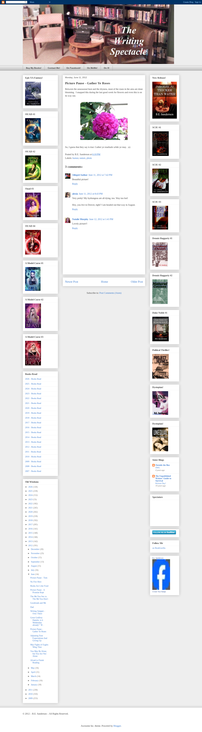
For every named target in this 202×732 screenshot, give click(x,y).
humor (75, 158)
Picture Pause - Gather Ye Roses (38, 630)
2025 (30, 491)
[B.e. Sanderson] (161, 589)
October (34, 557)
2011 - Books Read (33, 452)
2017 (30, 524)
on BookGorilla (158, 548)
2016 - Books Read (33, 427)
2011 (30, 690)
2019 (30, 516)
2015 (30, 533)
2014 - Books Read (33, 437)
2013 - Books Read (33, 442)
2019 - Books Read (33, 413)
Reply (75, 184)
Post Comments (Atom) (110, 293)
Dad (32, 607)
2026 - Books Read (33, 379)
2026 (30, 487)
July (33, 570)
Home (104, 281)
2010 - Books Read (33, 457)
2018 (30, 520)
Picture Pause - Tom (38, 578)
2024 (30, 495)
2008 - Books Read (33, 466)
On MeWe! (92, 68)
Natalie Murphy (80, 219)
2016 (30, 529)
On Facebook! (73, 68)
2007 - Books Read (33, 471)
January (34, 685)
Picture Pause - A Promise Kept (37, 591)
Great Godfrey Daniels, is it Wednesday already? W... (37, 621)
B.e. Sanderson (157, 558)
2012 (30, 545)
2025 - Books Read (33, 384)
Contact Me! (54, 68)
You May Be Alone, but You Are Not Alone (38, 653)
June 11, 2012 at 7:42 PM (100, 175)
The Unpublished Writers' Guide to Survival (163, 478)
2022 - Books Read (33, 398)
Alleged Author (80, 175)
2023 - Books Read (33, 394)
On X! (106, 68)
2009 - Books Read (33, 461)
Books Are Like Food (39, 586)
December (35, 549)
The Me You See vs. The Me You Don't (39, 597)
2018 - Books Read (33, 418)
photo (89, 158)
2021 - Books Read (33, 403)
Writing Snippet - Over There (37, 612)
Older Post (137, 281)
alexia (75, 193)
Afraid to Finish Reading (37, 661)
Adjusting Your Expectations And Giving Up (38, 638)
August (34, 566)
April (33, 672)
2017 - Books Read (33, 423)
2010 (30, 694)
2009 (30, 698)
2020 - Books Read (33, 408)
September (35, 562)
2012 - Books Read (33, 447)
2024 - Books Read (33, 389)
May (33, 668)
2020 (30, 512)
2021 (30, 508)
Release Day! (160, 483)
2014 (30, 537)
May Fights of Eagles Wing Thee (39, 646)
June (33, 574)
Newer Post (71, 281)
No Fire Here (35, 582)
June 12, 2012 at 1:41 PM (101, 219)
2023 (30, 499)
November (35, 553)
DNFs (157, 468)
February (35, 680)
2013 (30, 541)
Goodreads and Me (38, 603)
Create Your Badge (159, 592)
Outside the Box (162, 465)
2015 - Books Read (33, 432)
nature (82, 158)
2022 (30, 504)
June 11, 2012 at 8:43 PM (91, 193)
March (34, 676)
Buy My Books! (33, 68)
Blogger (117, 726)
